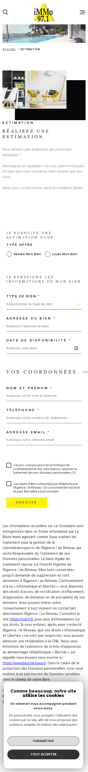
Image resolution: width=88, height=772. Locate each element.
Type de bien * (23, 296)
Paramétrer (43, 741)
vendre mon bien (27, 254)
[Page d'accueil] (44, 12)
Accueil (9, 49)
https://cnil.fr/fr (22, 619)
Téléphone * (22, 410)
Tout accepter (43, 754)
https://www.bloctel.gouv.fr (24, 663)
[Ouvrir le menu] (83, 12)
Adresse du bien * (31, 318)
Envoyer (26, 502)
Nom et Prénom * (29, 388)
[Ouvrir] (5, 12)
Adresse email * (28, 432)
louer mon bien (64, 254)
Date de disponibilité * (38, 340)
